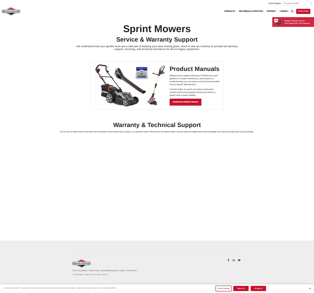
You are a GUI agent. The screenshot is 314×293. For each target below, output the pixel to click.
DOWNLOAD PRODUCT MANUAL (185, 102)
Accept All (258, 288)
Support (271, 11)
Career (284, 11)
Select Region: (275, 3)
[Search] (292, 11)
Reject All (241, 288)
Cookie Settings (223, 288)
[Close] (310, 288)
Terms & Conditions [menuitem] (79, 270)
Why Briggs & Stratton (250, 11)
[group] (157, 85)
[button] (229, 260)
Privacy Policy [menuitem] (94, 270)
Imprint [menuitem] (122, 270)
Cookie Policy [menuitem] (131, 270)
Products (229, 11)
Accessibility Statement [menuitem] (109, 270)
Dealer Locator (303, 11)
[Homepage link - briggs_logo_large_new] (81, 266)
